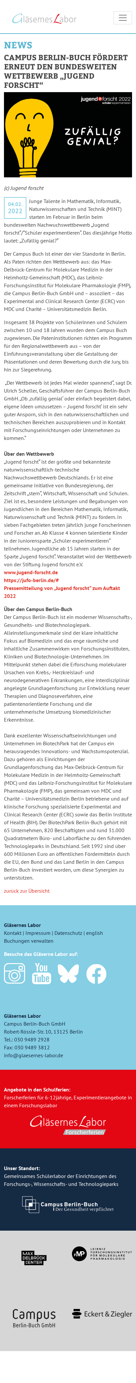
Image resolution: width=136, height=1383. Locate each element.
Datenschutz (68, 933)
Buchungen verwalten (28, 940)
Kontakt (12, 933)
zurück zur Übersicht (27, 890)
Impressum (38, 933)
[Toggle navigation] (123, 17)
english (94, 933)
